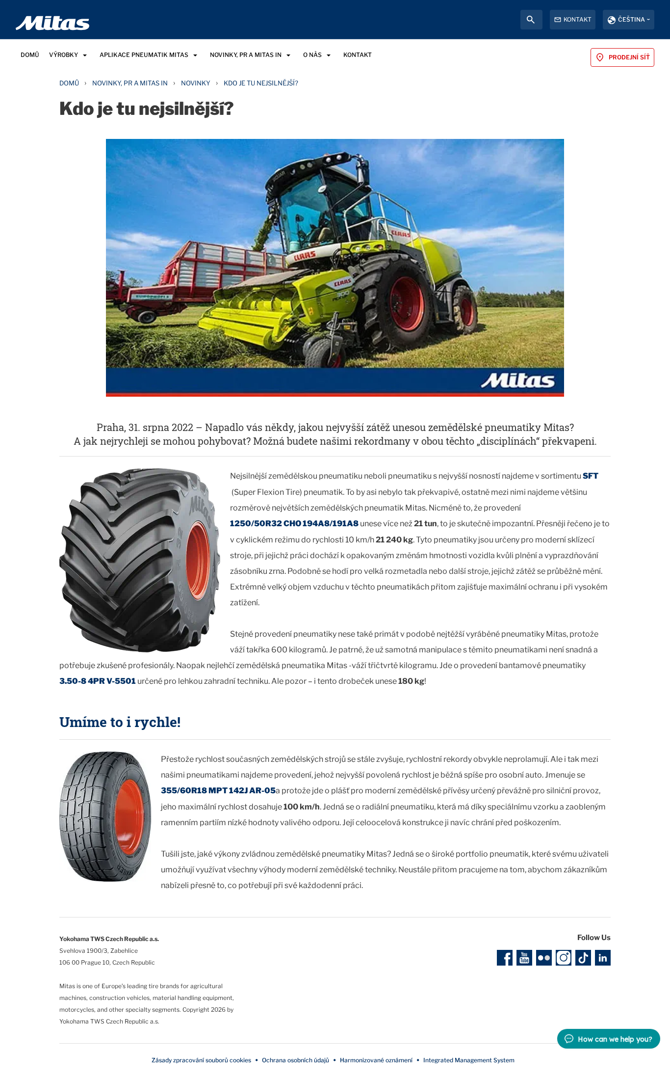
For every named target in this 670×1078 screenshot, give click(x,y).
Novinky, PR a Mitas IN (130, 83)
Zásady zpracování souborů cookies (201, 1060)
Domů (69, 83)
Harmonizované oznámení (376, 1060)
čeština (631, 19)
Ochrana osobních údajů (295, 1060)
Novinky (195, 83)
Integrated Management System (469, 1060)
